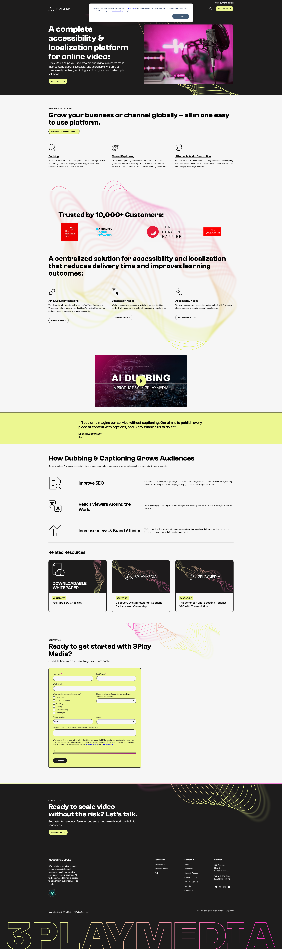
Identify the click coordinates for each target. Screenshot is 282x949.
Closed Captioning (123, 156)
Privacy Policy (131, 8)
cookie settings (117, 11)
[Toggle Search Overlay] (210, 9)
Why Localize (121, 317)
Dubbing (53, 156)
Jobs (217, 3)
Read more (61, 568)
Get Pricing (223, 8)
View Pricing (57, 832)
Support (223, 3)
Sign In (231, 3)
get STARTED (57, 81)
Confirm (181, 16)
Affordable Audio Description (193, 156)
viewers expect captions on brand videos (192, 529)
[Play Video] (141, 380)
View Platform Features (63, 131)
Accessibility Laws (187, 317)
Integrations (57, 320)
